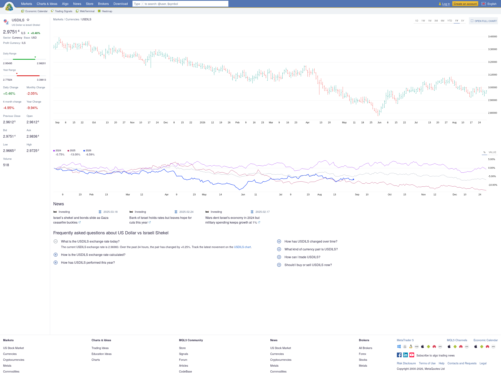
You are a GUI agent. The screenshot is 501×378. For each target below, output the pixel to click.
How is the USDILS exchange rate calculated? (93, 255)
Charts (96, 360)
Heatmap (107, 11)
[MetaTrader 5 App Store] (422, 346)
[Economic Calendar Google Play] (481, 346)
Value (492, 152)
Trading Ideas (100, 348)
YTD (449, 20)
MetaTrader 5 (405, 340)
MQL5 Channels (457, 340)
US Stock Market (13, 348)
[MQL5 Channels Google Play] (455, 346)
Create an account (465, 4)
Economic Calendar (36, 11)
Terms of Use (427, 363)
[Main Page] (9, 7)
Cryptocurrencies (13, 360)
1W (423, 20)
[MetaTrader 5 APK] (440, 346)
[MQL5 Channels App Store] (449, 346)
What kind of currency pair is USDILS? (311, 249)
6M (442, 20)
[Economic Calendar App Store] (476, 346)
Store (89, 3)
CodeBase (185, 371)
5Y (462, 20)
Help (441, 363)
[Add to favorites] (28, 20)
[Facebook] (399, 355)
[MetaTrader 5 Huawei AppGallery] (434, 346)
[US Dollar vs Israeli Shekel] (100, 212)
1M (429, 20)
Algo (65, 3)
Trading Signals (63, 11)
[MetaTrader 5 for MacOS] (405, 346)
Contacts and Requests (462, 363)
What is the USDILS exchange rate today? (90, 241)
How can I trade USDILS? (302, 257)
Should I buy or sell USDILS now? (308, 265)
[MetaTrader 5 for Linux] (411, 346)
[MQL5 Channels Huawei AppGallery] (461, 346)
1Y (456, 20)
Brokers (103, 3)
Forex (362, 354)
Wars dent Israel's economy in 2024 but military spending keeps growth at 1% (232, 220)
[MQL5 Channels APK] (467, 346)
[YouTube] (411, 355)
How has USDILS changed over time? (311, 241)
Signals (183, 354)
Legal (483, 363)
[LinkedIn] (405, 355)
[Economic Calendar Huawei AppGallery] (487, 346)
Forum (183, 360)
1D (416, 20)
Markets (26, 3)
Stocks (363, 360)
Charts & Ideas (47, 3)
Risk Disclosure (406, 363)
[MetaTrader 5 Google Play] (428, 346)
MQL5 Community (191, 340)
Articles (183, 365)
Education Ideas (102, 354)
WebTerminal (87, 11)
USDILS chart (242, 247)
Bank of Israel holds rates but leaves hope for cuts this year (160, 220)
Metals (7, 365)
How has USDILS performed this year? (88, 262)
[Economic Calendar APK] (493, 346)
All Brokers (365, 348)
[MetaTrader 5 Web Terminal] (416, 346)
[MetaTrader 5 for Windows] (399, 346)
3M (436, 20)
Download (121, 3)
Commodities (11, 371)
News (77, 3)
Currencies (72, 19)
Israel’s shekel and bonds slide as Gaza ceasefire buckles (80, 220)
